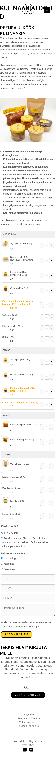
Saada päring (16, 634)
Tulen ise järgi (11, 533)
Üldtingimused (28, 714)
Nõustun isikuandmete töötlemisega (21, 626)
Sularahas (9, 569)
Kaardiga (8, 564)
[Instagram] (31, 749)
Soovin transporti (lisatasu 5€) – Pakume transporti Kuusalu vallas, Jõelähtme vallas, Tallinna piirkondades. (25, 542)
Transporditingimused (28, 726)
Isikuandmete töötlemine (28, 718)
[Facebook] (24, 749)
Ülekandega (10, 558)
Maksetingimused (28, 722)
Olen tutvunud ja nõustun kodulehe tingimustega (27, 622)
